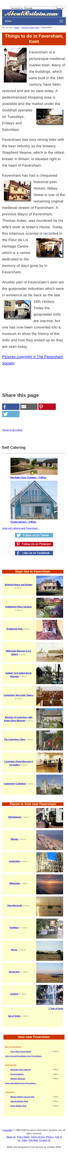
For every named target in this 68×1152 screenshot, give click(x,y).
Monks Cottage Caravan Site (22, 1097)
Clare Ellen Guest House (20, 1051)
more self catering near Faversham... (20, 528)
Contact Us (45, 1140)
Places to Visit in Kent (30, 27)
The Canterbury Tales (14, 739)
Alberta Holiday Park (19, 1101)
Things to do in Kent (12, 430)
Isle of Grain (14, 1016)
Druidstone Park (14, 629)
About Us (11, 1137)
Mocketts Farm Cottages (20, 1070)
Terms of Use (38, 1137)
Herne (14, 950)
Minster (14, 839)
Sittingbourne (14, 817)
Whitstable (14, 883)
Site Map (33, 1140)
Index (24, 1140)
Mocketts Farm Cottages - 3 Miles (28, 477)
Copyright (7, 1130)
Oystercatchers (17, 1074)
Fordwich (14, 927)
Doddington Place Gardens (18, 607)
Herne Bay (14, 972)
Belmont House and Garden (18, 584)
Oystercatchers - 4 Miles (23, 522)
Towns (16, 27)
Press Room (23, 1137)
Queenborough (14, 905)
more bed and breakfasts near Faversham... (24, 1056)
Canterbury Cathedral (14, 783)
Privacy (50, 1137)
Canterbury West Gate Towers (18, 695)
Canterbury (14, 861)
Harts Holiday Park (18, 1106)
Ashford (14, 994)
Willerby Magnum (17, 1079)
